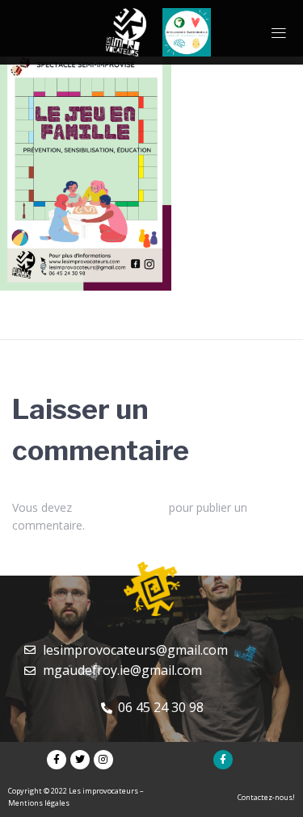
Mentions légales (38, 803)
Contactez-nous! (266, 797)
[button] (278, 32)
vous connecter (120, 507)
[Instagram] (103, 759)
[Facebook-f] (56, 759)
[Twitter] (80, 759)
